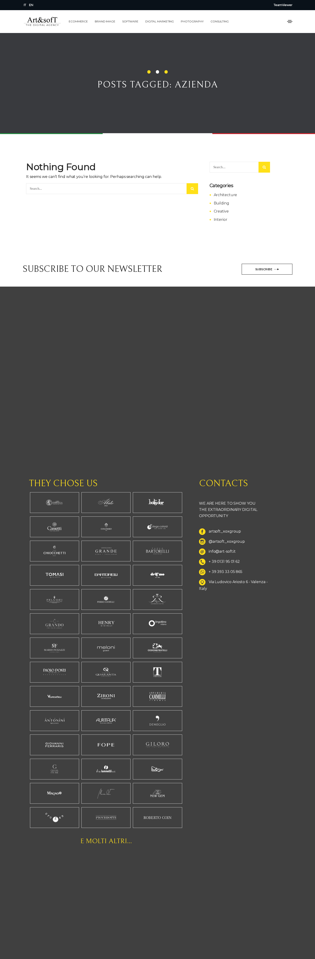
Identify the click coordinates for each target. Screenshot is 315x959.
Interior (220, 219)
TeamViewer (283, 5)
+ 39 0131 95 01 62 (224, 562)
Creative (221, 211)
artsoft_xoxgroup (225, 531)
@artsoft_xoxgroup (227, 541)
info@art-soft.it (222, 551)
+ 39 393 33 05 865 (225, 571)
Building (221, 203)
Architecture (225, 195)
